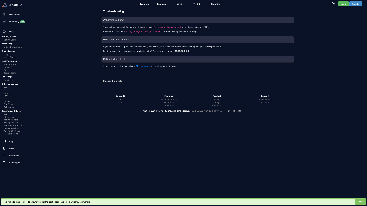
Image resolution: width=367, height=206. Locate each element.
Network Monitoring (13, 47)
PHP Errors (169, 105)
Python (7, 101)
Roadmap (216, 105)
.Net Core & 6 (10, 64)
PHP (5, 87)
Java (6, 93)
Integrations (9, 117)
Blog (217, 102)
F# (5, 70)
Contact (265, 102)
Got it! (360, 202)
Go (5, 98)
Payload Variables (11, 128)
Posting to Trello (11, 120)
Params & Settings (12, 131)
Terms (120, 102)
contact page (144, 66)
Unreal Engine (10, 57)
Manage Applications (13, 125)
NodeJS (7, 96)
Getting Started (10, 40)
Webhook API (9, 107)
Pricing (217, 99)
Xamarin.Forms (10, 73)
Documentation (265, 99)
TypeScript (8, 104)
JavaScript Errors (169, 99)
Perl (5, 90)
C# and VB (8, 67)
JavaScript (8, 80)
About (120, 99)
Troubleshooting (11, 134)
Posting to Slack (11, 122)
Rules (6, 114)
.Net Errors (169, 102)
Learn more (84, 202)
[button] (144, 4)
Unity (6, 54)
